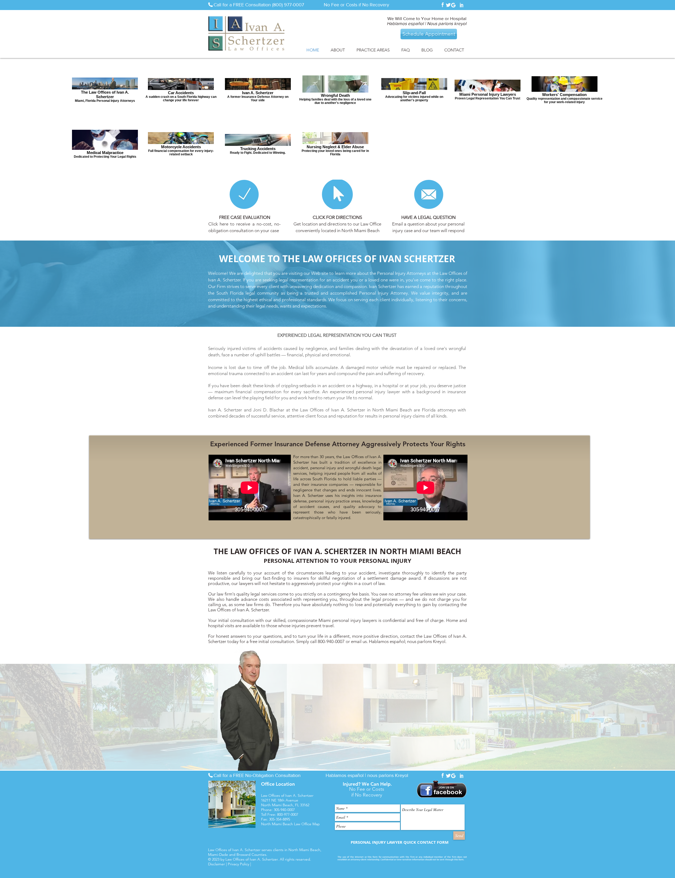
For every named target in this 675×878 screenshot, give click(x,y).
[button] (338, 50)
